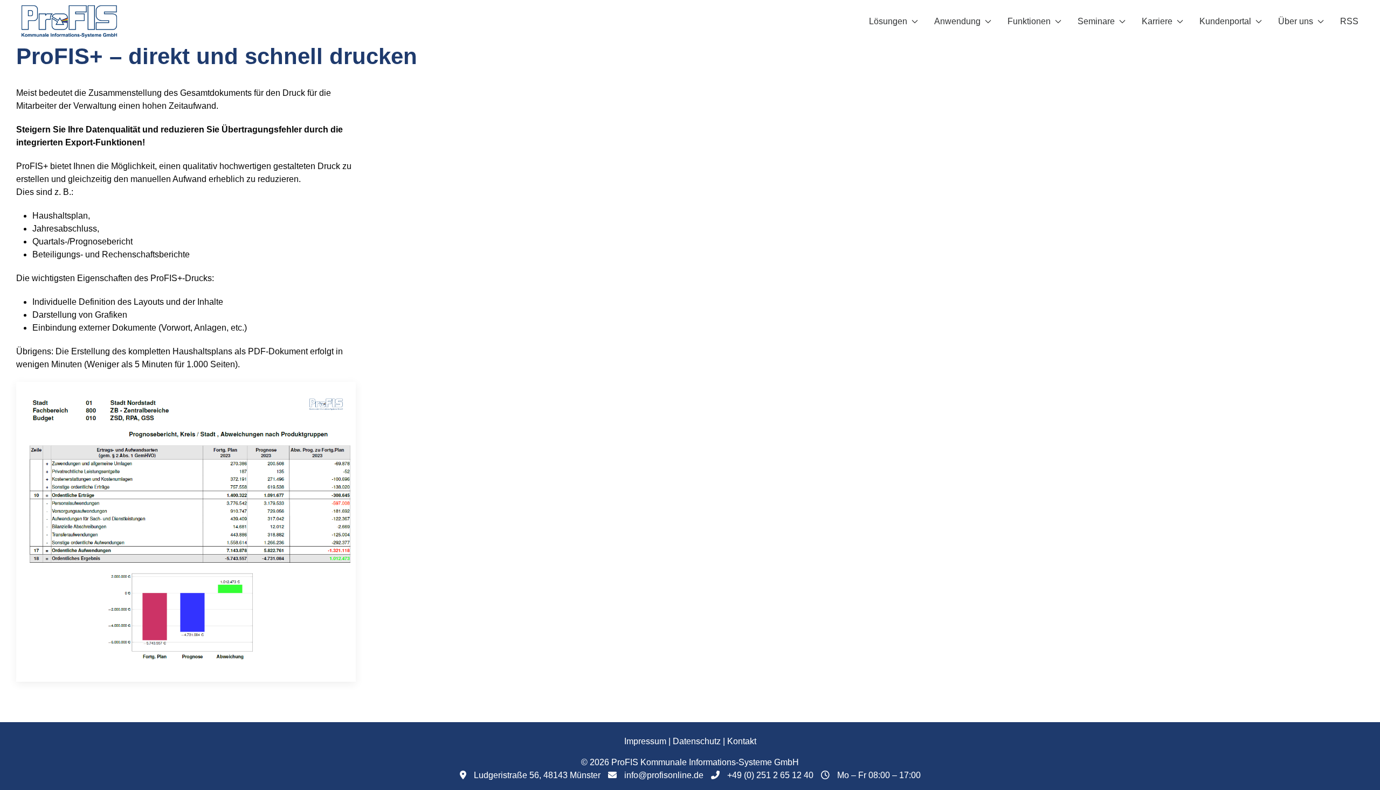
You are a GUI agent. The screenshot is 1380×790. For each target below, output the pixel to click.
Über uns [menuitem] (1295, 21)
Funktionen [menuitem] (1029, 21)
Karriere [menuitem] (1157, 21)
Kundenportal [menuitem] (1225, 21)
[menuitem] (69, 21)
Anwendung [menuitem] (957, 21)
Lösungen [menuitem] (888, 21)
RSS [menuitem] (1349, 21)
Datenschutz (697, 741)
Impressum (645, 741)
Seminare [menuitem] (1096, 21)
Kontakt (741, 741)
